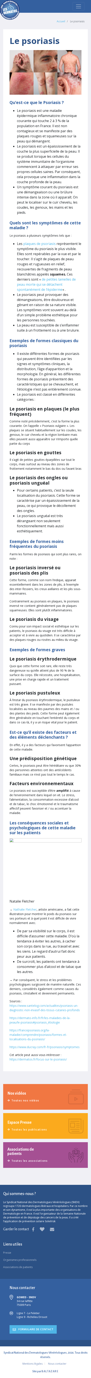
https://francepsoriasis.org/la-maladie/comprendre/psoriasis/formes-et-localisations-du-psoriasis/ (38, 1034)
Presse (7, 1252)
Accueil (61, 21)
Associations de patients (18, 1267)
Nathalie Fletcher (25, 909)
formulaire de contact (36, 1329)
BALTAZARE (49, 1371)
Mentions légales (32, 1363)
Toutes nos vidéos (25, 1100)
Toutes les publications (29, 1129)
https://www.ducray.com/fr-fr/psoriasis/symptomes (45, 1047)
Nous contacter (57, 1363)
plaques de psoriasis (39, 243)
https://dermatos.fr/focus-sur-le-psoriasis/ (38, 1059)
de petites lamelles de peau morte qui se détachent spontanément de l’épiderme (46, 284)
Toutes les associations (29, 1161)
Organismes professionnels (19, 1260)
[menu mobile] (78, 6)
